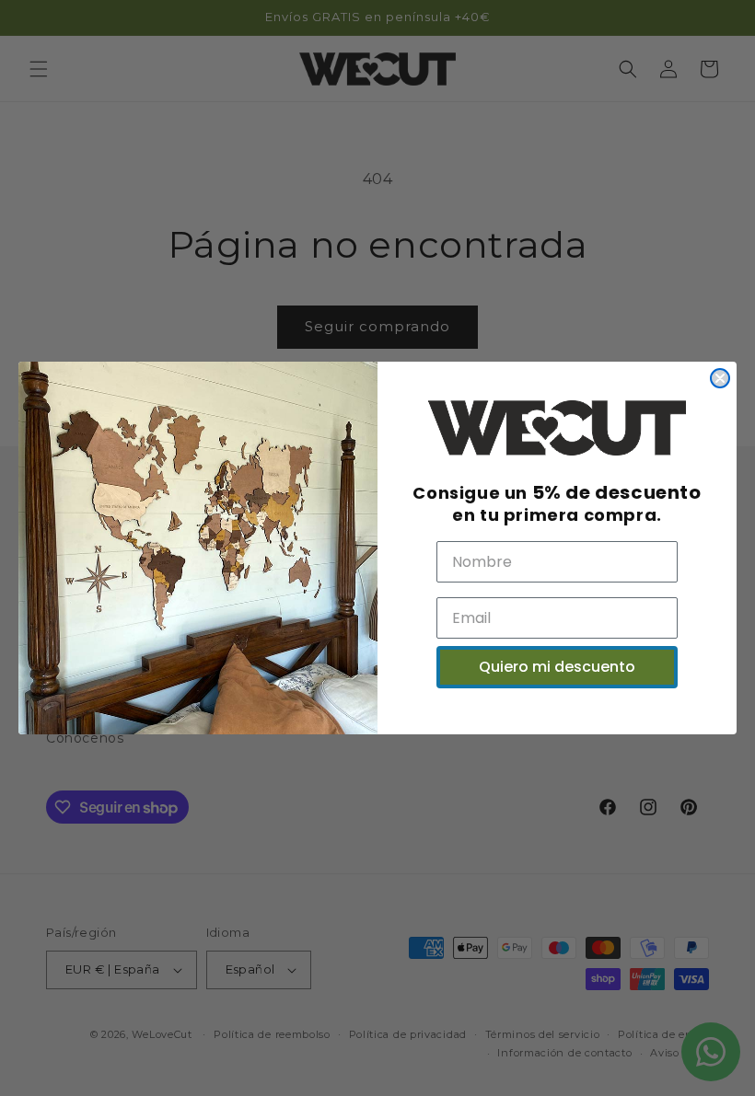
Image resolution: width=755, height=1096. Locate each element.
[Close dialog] (720, 378)
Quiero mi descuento (557, 666)
